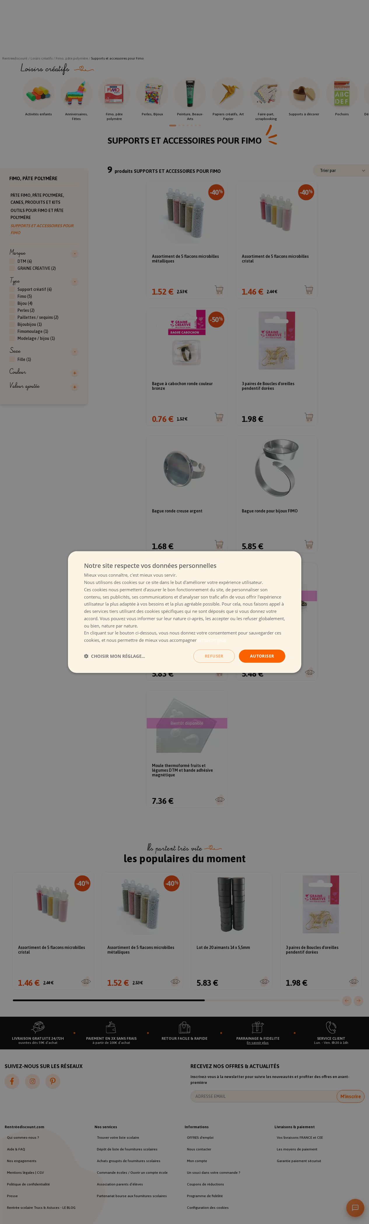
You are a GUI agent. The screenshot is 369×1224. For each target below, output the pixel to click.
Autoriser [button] (262, 656)
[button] (114, 656)
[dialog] (184, 612)
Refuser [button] (214, 656)
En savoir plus (212, 640)
